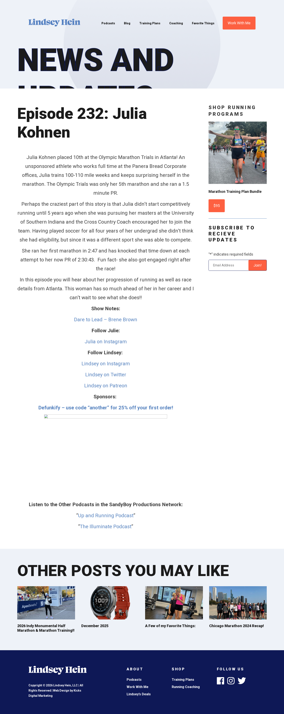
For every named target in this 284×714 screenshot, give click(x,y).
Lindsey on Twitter (105, 375)
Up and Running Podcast (105, 515)
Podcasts (108, 23)
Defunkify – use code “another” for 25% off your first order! (105, 408)
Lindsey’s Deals (139, 694)
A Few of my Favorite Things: (170, 626)
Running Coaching (186, 687)
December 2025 (94, 626)
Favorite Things (203, 23)
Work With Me (239, 23)
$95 (217, 205)
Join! (257, 265)
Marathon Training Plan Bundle (235, 191)
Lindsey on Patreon (105, 386)
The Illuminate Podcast (105, 526)
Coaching (176, 23)
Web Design (61, 690)
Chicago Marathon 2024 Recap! (236, 626)
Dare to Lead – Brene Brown (105, 320)
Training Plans (149, 23)
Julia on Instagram (106, 342)
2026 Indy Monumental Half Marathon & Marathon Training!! (45, 628)
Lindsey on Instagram (105, 364)
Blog (127, 23)
